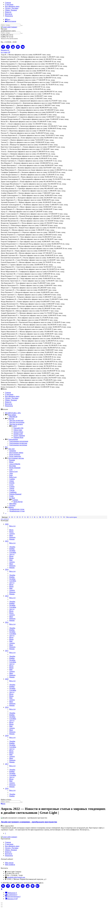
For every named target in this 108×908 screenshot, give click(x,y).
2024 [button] (6, 569)
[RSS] (3, 886)
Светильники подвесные (18, 443)
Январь (12, 539)
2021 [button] (6, 650)
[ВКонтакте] (18, 886)
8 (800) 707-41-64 (7, 37)
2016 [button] (6, 788)
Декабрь (12, 547)
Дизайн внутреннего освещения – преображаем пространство (29, 822)
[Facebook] (3, 47)
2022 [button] (6, 622)
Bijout (11, 462)
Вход (8, 19)
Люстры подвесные (16, 420)
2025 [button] (6, 541)
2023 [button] (6, 596)
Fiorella (11, 483)
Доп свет (11, 449)
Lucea (11, 485)
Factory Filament (19, 435)
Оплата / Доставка (11, 8)
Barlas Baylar (18, 502)
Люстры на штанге (16, 424)
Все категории (71, 517)
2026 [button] (6, 524)
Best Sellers (12, 415)
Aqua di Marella (14, 464)
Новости (8, 12)
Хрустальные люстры (16, 458)
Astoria (11, 488)
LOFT (14, 426)
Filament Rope (18, 437)
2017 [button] (6, 764)
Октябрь (12, 550)
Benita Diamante (14, 468)
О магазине (9, 4)
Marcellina (12, 503)
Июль (11, 530)
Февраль (12, 537)
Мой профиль (10, 864)
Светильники (13, 439)
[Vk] (23, 47)
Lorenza (15, 500)
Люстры (11, 418)
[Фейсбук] (8, 886)
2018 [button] (6, 735)
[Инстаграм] (23, 886)
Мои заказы (9, 863)
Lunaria (11, 486)
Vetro (11, 473)
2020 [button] (6, 679)
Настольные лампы (16, 452)
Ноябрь (12, 549)
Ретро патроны (14, 454)
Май (10, 560)
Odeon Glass (18, 430)
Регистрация (11, 21)
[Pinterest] (18, 47)
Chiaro (11, 481)
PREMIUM (13, 417)
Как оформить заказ (12, 6)
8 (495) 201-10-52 (7, 35)
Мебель (11, 507)
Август (11, 554)
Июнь (11, 532)
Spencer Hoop (18, 432)
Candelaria (12, 492)
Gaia (10, 469)
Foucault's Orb (18, 428)
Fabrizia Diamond (15, 494)
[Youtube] (13, 47)
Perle (11, 475)
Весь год (12, 526)
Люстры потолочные (16, 422)
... (5, 513)
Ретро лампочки (15, 456)
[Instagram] (8, 47)
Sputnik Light (18, 434)
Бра (6, 447)
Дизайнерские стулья (16, 511)
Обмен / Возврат (11, 10)
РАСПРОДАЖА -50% (13, 413)
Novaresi (12, 505)
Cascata (11, 490)
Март (11, 535)
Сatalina (12, 479)
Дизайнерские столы (16, 509)
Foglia (11, 496)
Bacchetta (12, 466)
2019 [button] (6, 707)
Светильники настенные (18, 445)
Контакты (8, 14)
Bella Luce (13, 477)
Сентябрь (12, 552)
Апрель (12, 533)
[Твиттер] (13, 886)
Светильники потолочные (18, 441)
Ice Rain (12, 498)
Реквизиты (9, 16)
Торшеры (12, 451)
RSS (3, 804)
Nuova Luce (13, 471)
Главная (8, 2)
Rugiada (12, 460)
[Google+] (37, 886)
